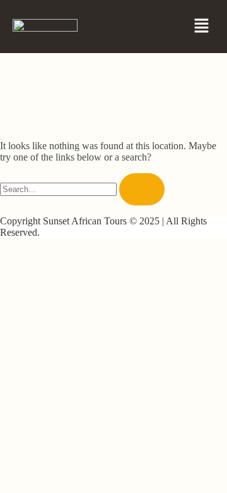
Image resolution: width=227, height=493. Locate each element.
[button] (201, 26)
